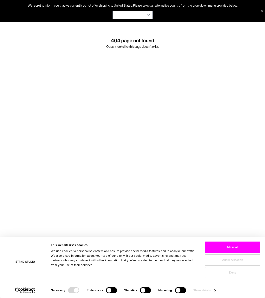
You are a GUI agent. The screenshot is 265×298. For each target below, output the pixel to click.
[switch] (111, 290)
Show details (202, 290)
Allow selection (232, 260)
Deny (232, 272)
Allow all (233, 247)
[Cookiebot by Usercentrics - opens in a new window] (25, 290)
